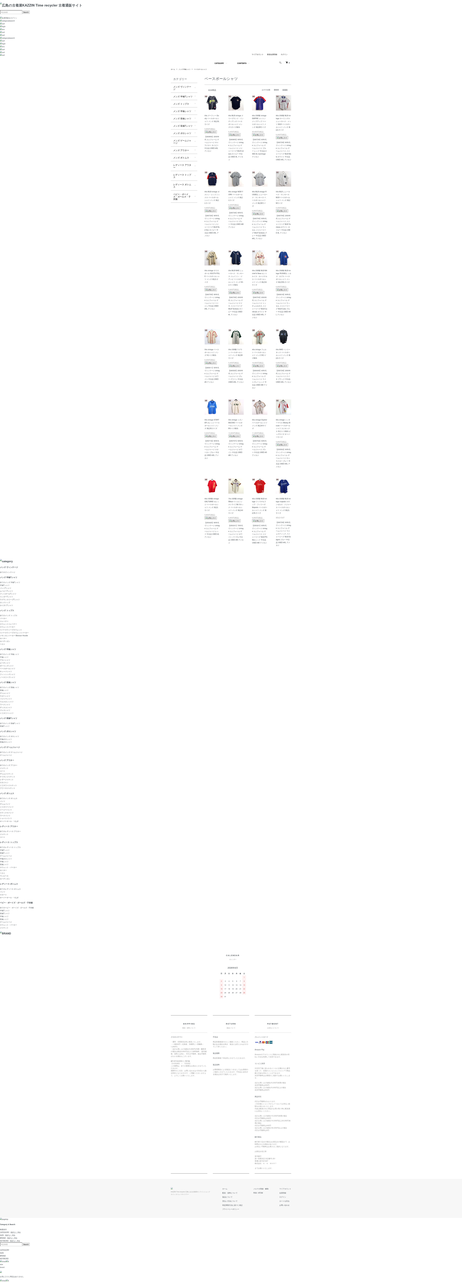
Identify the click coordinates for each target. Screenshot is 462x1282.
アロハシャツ (5, 660)
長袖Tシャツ (5, 726)
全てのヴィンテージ (7, 572)
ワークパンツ (5, 815)
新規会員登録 (272, 54)
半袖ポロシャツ (6, 739)
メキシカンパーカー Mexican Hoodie (14, 635)
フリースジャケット (7, 788)
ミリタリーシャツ (6, 713)
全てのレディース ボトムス (10, 889)
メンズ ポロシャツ (182, 133)
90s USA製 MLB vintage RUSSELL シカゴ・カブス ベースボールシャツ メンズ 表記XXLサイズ (283, 276)
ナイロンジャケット (7, 776)
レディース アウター (182, 166)
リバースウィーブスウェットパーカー (14, 632)
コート (2, 771)
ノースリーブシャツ (7, 677)
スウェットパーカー (7, 627)
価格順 (276, 89)
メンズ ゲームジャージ (182, 141)
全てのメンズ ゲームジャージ (11, 752)
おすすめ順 (266, 89)
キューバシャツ (6, 671)
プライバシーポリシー (230, 1209)
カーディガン (5, 641)
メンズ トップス (181, 103)
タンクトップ (5, 602)
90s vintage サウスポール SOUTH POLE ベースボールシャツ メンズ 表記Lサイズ (212, 276)
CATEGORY (219, 63)
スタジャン (4, 782)
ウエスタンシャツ (6, 701)
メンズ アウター (181, 150)
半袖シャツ (4, 657)
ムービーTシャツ (6, 591)
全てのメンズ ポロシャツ (9, 736)
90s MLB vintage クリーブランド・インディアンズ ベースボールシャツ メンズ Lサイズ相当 (236, 121)
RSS (255, 1193)
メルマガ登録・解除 (261, 1188)
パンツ (2, 801)
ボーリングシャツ (6, 665)
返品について (227, 1197)
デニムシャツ (5, 693)
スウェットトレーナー (8, 624)
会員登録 (282, 1193)
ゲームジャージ (6, 755)
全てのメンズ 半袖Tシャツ (10, 582)
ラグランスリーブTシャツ (10, 599)
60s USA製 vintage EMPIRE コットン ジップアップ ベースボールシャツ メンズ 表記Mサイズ (259, 121)
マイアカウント (257, 54)
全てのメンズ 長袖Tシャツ (10, 723)
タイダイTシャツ (6, 605)
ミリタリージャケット (8, 785)
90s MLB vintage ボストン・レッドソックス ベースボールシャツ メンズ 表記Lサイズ (212, 197)
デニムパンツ (5, 804)
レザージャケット (6, 779)
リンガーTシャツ (6, 596)
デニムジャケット (6, 773)
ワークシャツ (5, 704)
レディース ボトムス (182, 185)
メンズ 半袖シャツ (184, 69)
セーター (3, 638)
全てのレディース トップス (10, 847)
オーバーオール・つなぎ (9, 821)
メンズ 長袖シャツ (182, 118)
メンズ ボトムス (181, 157)
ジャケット (4, 768)
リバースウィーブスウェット (11, 629)
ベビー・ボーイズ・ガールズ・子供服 (182, 196)
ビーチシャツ (5, 663)
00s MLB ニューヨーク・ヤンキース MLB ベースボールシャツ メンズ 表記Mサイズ (283, 197)
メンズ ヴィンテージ (182, 88)
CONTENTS (241, 63)
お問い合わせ (284, 1205)
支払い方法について (229, 1201)
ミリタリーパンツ (6, 807)
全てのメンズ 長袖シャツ (9, 687)
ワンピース (4, 876)
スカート (3, 894)
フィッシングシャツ (7, 674)
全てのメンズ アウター (8, 765)
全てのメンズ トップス (8, 615)
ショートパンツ (6, 818)
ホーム (173, 69)
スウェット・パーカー (8, 867)
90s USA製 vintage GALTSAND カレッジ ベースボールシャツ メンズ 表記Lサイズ (212, 504)
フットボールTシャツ (8, 593)
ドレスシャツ (5, 710)
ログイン (284, 54)
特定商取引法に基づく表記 (232, 1205)
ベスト (2, 644)
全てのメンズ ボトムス (8, 798)
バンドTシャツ (5, 588)
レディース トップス (182, 176)
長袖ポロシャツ (6, 742)
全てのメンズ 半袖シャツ (9, 654)
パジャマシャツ (6, 698)
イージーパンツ (6, 809)
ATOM (260, 1193)
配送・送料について (229, 1193)
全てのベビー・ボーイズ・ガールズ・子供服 (17, 907)
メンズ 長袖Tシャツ (182, 125)
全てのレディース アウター (10, 831)
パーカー (3, 618)
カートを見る (284, 1201)
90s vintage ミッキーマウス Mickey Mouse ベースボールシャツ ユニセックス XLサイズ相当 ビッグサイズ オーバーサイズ (283, 428)
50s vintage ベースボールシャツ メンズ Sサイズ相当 (212, 352)
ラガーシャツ (5, 696)
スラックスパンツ (6, 812)
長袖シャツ (4, 690)
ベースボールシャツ (200, 69)
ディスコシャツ (6, 707)
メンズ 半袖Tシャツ (182, 96)
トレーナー (4, 621)
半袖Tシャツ (5, 585)
